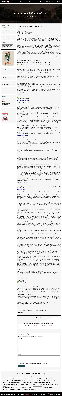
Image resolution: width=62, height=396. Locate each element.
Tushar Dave (5, 389)
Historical (9, 44)
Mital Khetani (20, 384)
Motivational (30, 384)
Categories (4, 79)
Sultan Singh (34, 387)
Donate (51, 394)
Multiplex (36, 384)
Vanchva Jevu (20, 389)
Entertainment (16, 378)
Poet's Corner (53, 384)
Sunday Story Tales (40, 387)
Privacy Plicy (35, 394)
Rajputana (7, 46)
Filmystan (37, 378)
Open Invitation (5, 113)
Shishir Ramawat (8, 387)
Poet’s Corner (12, 386)
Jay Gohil (16, 382)
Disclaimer (43, 394)
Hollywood (41, 380)
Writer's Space (32, 389)
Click (50, 325)
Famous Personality (25, 378)
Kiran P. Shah (22, 382)
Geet (53, 378)
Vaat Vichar (10, 389)
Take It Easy (46, 387)
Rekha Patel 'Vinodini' (38, 386)
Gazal (48, 378)
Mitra (26, 384)
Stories (29, 387)
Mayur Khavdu (6, 384)
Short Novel (15, 387)
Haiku (23, 380)
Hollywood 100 (46, 380)
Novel (41, 384)
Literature (3, 46)
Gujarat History (10, 380)
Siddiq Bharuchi (22, 387)
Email (19, 354)
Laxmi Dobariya (31, 382)
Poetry (6, 386)
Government (5, 380)
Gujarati (5, 44)
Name (19, 350)
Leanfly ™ (28, 394)
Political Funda (19, 386)
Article (3, 44)
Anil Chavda (11, 377)
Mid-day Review (13, 384)
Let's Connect (39, 382)
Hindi (31, 380)
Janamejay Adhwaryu (8, 45)
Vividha (25, 389)
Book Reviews (46, 377)
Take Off (52, 387)
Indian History (52, 380)
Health (27, 380)
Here (52, 325)
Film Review (31, 378)
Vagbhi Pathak (15, 389)
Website (19, 359)
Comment (20, 338)
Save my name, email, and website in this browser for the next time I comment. (33, 363)
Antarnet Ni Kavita (20, 377)
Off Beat (45, 384)
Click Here (36, 325)
